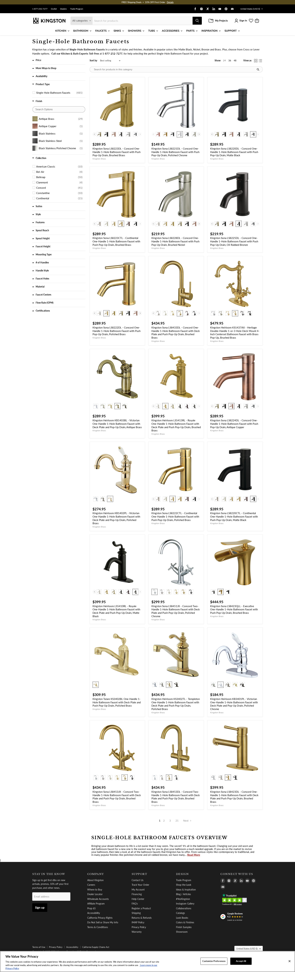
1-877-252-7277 (39, 9)
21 (177, 820)
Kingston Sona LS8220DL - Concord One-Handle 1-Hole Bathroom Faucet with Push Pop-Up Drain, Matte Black (234, 152)
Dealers (63, 9)
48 (235, 60)
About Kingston (95, 880)
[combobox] (143, 21)
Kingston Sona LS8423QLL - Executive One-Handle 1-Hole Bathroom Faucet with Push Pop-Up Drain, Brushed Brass (234, 609)
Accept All (241, 961)
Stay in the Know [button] (48, 874)
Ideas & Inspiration (186, 889)
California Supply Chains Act (95, 947)
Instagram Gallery (185, 903)
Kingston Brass (99, 158)
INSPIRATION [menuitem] (209, 30)
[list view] (260, 60)
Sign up (40, 907)
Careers (91, 884)
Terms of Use (38, 947)
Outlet (54, 9)
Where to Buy (94, 889)
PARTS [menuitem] (190, 30)
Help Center (138, 898)
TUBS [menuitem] (151, 30)
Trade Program (76, 9)
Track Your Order (140, 884)
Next (186, 820)
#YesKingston (183, 898)
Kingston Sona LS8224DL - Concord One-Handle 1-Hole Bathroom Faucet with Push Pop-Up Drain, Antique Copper (234, 423)
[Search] (197, 21)
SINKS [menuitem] (117, 30)
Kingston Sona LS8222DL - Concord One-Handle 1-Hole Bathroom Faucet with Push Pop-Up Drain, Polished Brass (117, 331)
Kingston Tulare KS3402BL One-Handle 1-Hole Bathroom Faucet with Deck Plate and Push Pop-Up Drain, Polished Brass (117, 702)
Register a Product (141, 908)
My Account (138, 889)
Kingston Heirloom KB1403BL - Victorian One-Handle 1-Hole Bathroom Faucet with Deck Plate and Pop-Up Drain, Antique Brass (117, 423)
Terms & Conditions (97, 927)
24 (224, 60)
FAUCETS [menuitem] (101, 30)
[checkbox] (59, 93)
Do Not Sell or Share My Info (102, 922)
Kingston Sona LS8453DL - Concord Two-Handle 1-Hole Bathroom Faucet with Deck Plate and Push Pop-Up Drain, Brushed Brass (175, 796)
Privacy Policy (139, 927)
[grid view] (255, 60)
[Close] (289, 961)
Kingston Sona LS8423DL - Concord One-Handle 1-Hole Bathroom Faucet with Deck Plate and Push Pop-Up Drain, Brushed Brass (234, 796)
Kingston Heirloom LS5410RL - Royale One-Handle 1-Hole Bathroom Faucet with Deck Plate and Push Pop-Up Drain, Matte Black (116, 611)
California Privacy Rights (100, 917)
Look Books (182, 917)
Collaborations (183, 908)
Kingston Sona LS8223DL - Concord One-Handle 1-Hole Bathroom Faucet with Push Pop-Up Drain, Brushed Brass (117, 152)
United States (250, 9)
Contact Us (137, 880)
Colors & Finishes (185, 922)
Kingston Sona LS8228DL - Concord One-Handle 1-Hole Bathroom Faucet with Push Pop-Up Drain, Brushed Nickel (175, 241)
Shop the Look (183, 884)
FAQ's (135, 903)
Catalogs (180, 912)
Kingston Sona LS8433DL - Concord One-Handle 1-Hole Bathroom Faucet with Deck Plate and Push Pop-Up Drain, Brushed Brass (175, 332)
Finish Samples (184, 927)
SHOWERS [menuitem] (134, 30)
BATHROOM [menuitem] (80, 30)
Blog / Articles (183, 894)
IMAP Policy (138, 922)
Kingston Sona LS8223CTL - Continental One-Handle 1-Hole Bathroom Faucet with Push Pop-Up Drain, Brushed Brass (116, 241)
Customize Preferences (214, 961)
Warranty (137, 931)
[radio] (99, 134)
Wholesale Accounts (98, 898)
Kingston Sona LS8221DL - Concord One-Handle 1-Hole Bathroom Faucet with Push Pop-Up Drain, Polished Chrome (175, 152)
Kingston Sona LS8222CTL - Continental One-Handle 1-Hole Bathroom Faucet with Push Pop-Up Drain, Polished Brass (175, 516)
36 (229, 60)
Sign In (243, 20)
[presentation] (94, 134)
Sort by (93, 60)
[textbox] (58, 109)
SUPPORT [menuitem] (230, 30)
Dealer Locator (95, 894)
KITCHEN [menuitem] (60, 30)
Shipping (136, 912)
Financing (137, 894)
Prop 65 (91, 908)
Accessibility (93, 912)
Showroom (182, 931)
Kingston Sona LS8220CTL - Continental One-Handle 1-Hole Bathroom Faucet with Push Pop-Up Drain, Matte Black (234, 516)
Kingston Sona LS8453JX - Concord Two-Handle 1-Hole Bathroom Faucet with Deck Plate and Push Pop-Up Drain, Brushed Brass (117, 796)
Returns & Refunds (142, 917)
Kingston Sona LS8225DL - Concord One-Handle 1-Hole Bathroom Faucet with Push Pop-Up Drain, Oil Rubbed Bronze (234, 241)
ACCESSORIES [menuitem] (170, 30)
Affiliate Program (96, 903)
